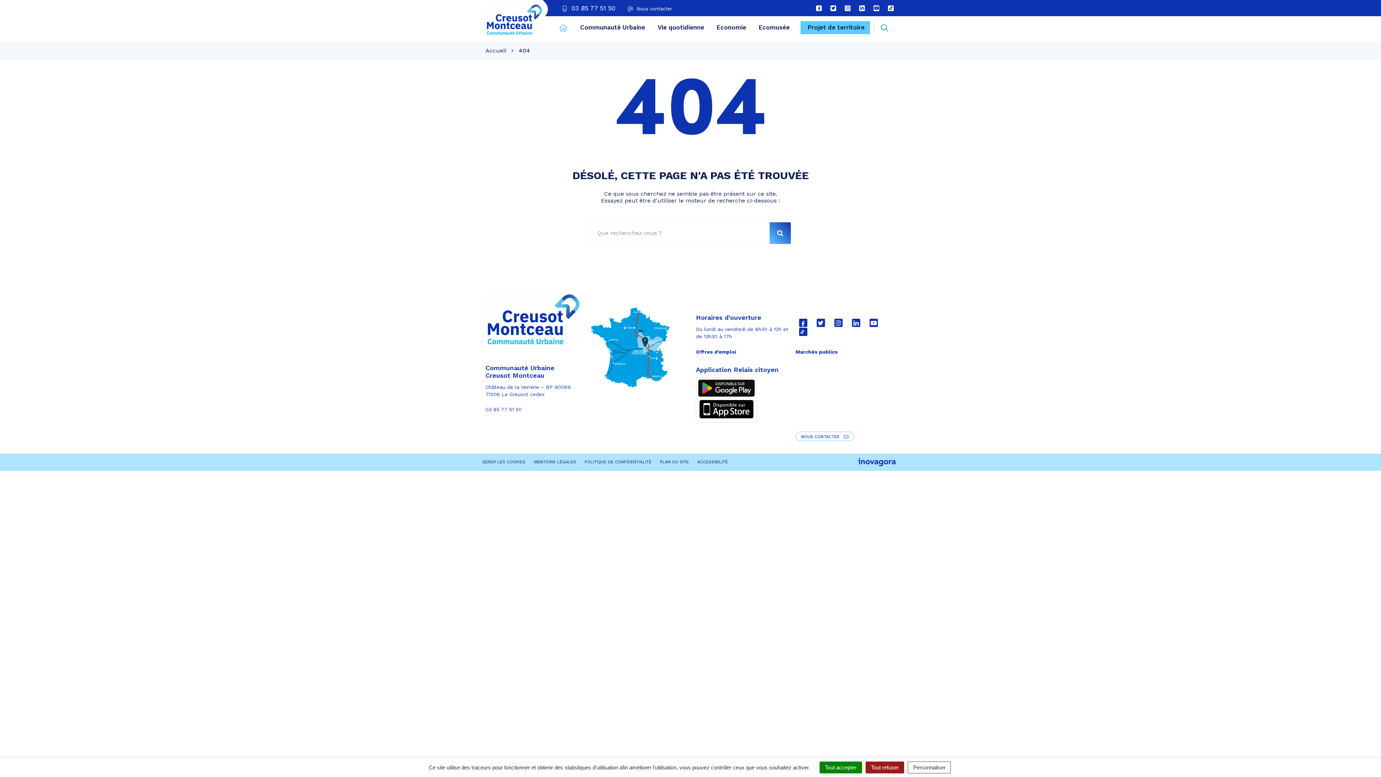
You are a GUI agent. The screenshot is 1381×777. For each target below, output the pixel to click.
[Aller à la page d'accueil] (563, 28)
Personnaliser (929, 767)
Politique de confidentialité (618, 461)
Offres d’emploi (716, 352)
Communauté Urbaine (612, 27)
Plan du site (674, 461)
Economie (731, 27)
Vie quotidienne (681, 27)
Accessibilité (712, 461)
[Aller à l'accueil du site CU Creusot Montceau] (514, 20)
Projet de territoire (836, 27)
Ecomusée (774, 27)
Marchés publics (817, 352)
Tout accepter (841, 767)
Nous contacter (821, 437)
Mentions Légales (555, 461)
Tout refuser (885, 767)
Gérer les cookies (503, 461)
